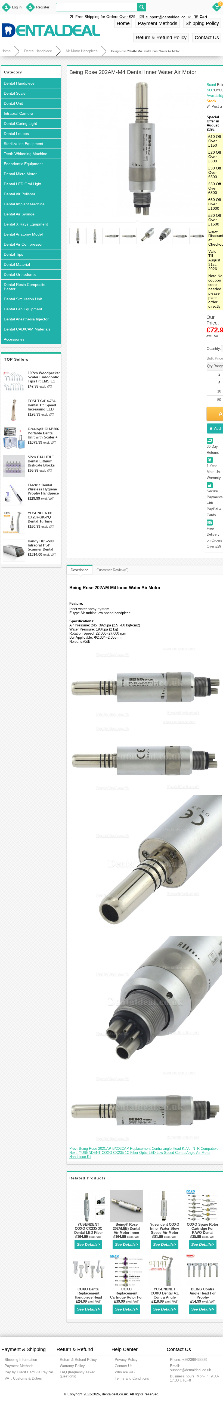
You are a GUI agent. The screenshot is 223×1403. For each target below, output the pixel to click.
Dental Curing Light (20, 123)
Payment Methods (157, 23)
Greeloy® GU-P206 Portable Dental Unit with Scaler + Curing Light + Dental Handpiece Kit (43, 433)
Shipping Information (21, 1360)
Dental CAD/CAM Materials (27, 329)
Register (42, 7)
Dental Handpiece (38, 51)
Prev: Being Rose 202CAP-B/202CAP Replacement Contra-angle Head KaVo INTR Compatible (143, 1148)
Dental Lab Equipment (23, 309)
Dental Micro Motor (20, 174)
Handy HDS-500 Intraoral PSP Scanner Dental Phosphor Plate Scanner (41, 545)
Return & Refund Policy (161, 37)
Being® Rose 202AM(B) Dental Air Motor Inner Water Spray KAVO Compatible (126, 1232)
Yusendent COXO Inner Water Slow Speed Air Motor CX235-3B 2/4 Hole (164, 1230)
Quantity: (214, 349)
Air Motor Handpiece (82, 51)
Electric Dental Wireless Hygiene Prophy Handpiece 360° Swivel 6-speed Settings (43, 489)
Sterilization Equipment (23, 143)
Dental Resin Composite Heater (24, 286)
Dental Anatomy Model (23, 234)
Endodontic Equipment (23, 164)
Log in (16, 7)
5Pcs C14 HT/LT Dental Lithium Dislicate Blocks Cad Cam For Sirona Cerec (41, 461)
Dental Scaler (15, 93)
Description (79, 570)
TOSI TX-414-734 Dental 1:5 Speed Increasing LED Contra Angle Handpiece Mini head (42, 405)
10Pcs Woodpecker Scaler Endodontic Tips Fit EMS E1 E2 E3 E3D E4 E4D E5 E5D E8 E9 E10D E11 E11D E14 (44, 377)
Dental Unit (13, 103)
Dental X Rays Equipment (26, 224)
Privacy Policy (126, 1360)
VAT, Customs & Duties (23, 1378)
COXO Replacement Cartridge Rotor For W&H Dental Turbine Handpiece (126, 1297)
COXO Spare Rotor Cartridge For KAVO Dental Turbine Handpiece (202, 1230)
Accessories (14, 339)
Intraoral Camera (18, 113)
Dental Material (17, 264)
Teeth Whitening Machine (25, 154)
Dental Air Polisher (19, 194)
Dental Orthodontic (20, 274)
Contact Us (207, 37)
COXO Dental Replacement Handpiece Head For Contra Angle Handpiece (88, 1297)
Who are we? (125, 1372)
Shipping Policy (202, 23)
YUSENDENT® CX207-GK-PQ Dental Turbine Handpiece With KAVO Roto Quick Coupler (42, 517)
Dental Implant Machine (24, 204)
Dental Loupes (16, 133)
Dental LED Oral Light (22, 184)
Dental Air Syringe (19, 214)
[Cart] (217, 8)
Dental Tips (13, 254)
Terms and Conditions (132, 1378)
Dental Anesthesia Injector (26, 319)
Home (123, 23)
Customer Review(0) (112, 570)
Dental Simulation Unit (23, 299)
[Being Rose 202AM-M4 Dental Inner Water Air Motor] (137, 149)
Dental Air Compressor (23, 244)
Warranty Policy (72, 1366)
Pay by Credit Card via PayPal (29, 1372)
